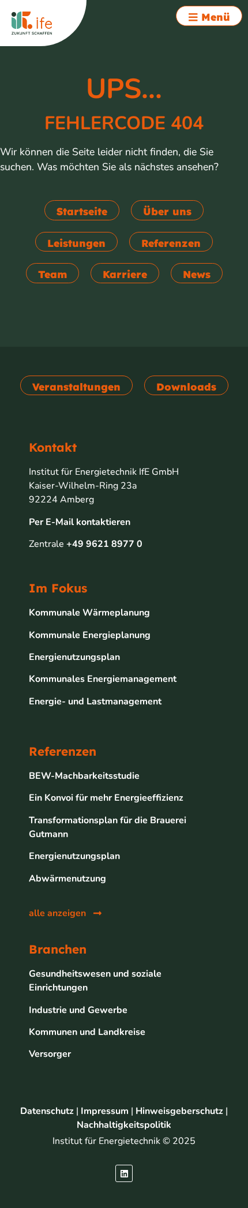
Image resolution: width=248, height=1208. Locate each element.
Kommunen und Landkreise (87, 1032)
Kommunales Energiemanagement (102, 679)
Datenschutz (47, 1111)
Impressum (105, 1111)
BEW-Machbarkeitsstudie (84, 776)
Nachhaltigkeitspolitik (124, 1125)
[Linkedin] (124, 1173)
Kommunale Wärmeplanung (89, 612)
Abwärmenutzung (67, 878)
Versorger (50, 1054)
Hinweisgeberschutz (179, 1111)
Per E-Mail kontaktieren (79, 522)
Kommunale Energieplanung (90, 635)
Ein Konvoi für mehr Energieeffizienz (106, 797)
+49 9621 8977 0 (104, 544)
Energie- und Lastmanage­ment (95, 701)
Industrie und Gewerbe (78, 1010)
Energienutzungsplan (74, 657)
